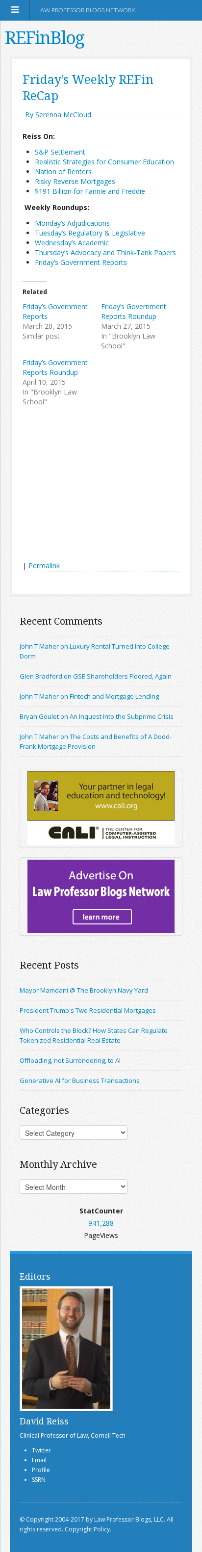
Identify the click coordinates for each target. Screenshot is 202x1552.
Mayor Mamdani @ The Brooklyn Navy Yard (84, 990)
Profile (41, 1470)
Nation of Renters (63, 171)
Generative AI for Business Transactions (80, 1080)
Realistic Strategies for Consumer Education (104, 161)
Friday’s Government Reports (81, 262)
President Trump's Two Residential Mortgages (88, 1010)
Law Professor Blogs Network (86, 10)
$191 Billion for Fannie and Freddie (90, 191)
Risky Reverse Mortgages (75, 181)
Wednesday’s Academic (73, 242)
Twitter (41, 1450)
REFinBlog (44, 38)
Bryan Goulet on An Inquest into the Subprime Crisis (97, 716)
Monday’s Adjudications (72, 223)
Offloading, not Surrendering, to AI (70, 1060)
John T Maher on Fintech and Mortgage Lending (89, 696)
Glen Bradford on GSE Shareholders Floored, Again (96, 676)
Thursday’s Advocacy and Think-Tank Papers (105, 252)
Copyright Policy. (88, 1529)
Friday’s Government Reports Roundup (133, 311)
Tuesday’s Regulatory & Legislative (90, 232)
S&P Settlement (60, 152)
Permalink (44, 565)
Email (39, 1460)
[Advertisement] (96, 484)
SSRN (39, 1479)
